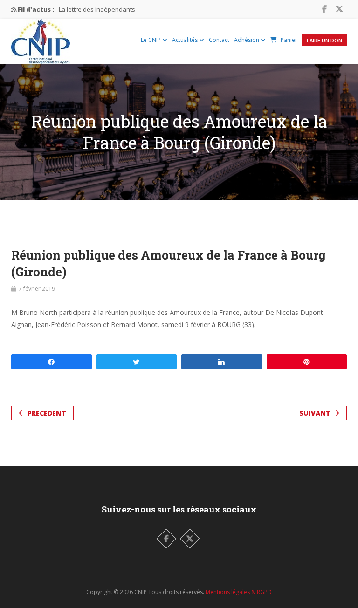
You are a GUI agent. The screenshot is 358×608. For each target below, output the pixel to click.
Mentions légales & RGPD (239, 592)
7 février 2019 (37, 289)
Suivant (314, 413)
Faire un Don (324, 40)
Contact (219, 40)
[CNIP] (40, 39)
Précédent (47, 413)
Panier (289, 40)
